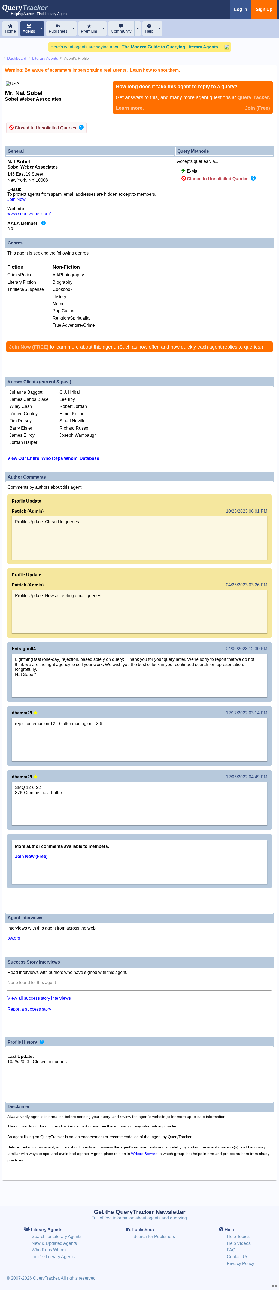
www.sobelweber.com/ (29, 213)
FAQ (231, 1250)
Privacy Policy (240, 1263)
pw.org (13, 938)
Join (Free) (257, 108)
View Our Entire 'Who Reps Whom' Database (53, 458)
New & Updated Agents (54, 1243)
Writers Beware (144, 1153)
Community (121, 31)
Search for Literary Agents (56, 1236)
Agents (29, 31)
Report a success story (29, 1009)
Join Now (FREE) (28, 347)
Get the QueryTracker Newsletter (140, 1212)
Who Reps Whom (49, 1250)
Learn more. (130, 108)
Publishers (58, 31)
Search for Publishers (154, 1236)
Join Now (16, 199)
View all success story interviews (39, 998)
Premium (89, 31)
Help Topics (238, 1236)
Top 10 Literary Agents (53, 1256)
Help (149, 31)
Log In (240, 9)
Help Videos (239, 1243)
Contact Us (237, 1256)
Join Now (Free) (31, 856)
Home (10, 31)
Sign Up (264, 9)
